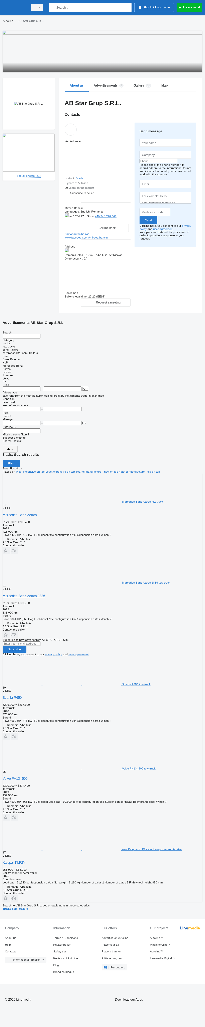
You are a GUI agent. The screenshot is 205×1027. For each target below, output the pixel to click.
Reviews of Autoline (65, 958)
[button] (82, 192)
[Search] (52, 7)
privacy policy (53, 654)
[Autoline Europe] (15, 7)
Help (8, 944)
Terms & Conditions (65, 937)
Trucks (7, 908)
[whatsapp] (73, 220)
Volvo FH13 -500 (15, 778)
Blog (56, 965)
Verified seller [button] (73, 141)
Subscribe (14, 649)
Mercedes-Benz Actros (20, 515)
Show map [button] (71, 292)
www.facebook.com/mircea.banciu (86, 237)
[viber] (85, 220)
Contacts (10, 951)
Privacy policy (61, 944)
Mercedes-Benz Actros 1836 (24, 596)
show (10, 449)
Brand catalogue (63, 971)
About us (10, 937)
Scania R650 (12, 698)
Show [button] (91, 216)
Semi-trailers (20, 908)
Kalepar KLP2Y (14, 862)
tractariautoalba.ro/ (77, 234)
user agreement (163, 229)
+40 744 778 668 (106, 216)
